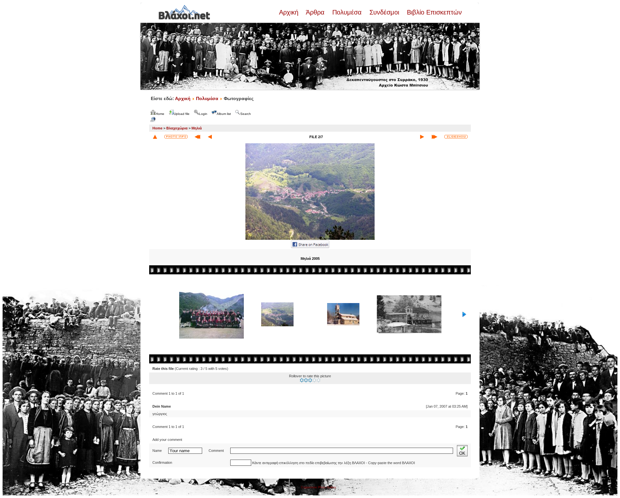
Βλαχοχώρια (177, 128)
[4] (314, 380)
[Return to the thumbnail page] (155, 136)
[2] (306, 380)
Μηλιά (196, 128)
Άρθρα (315, 12)
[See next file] (422, 136)
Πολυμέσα (347, 12)
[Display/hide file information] (176, 136)
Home (157, 128)
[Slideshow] (456, 136)
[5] (318, 380)
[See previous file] (210, 136)
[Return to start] (197, 136)
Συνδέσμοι (384, 12)
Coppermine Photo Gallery (318, 487)
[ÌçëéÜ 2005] (310, 239)
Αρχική (289, 12)
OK (462, 453)
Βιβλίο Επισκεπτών (433, 12)
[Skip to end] (434, 136)
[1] (302, 380)
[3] (310, 380)
